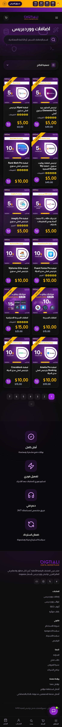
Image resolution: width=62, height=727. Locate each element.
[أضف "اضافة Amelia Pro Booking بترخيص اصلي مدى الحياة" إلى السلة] (36, 381)
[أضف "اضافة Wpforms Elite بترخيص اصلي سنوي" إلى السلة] (8, 280)
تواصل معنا (54, 684)
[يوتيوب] (36, 581)
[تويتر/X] (50, 581)
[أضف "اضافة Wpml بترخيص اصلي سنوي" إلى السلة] (8, 124)
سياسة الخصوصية (51, 631)
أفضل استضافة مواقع (49, 689)
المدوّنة (56, 655)
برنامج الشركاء (53, 670)
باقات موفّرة (54, 611)
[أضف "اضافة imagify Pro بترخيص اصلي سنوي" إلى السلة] (8, 231)
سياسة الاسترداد (52, 636)
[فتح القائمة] (56, 17)
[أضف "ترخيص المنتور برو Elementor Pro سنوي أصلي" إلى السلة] (36, 124)
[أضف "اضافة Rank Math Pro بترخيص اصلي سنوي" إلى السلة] (8, 181)
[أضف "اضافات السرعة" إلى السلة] (36, 328)
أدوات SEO (54, 606)
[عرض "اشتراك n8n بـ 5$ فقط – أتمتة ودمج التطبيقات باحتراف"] (36, 231)
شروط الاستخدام (52, 626)
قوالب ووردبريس (52, 601)
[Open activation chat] (53, 711)
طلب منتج (55, 660)
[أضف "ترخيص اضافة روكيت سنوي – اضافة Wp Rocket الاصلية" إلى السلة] (36, 179)
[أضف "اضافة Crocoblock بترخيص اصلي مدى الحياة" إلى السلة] (8, 381)
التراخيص (55, 640)
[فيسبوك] (56, 581)
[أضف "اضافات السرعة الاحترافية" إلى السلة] (8, 328)
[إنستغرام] (43, 581)
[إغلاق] (4, 3)
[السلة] (6, 17)
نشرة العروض (53, 665)
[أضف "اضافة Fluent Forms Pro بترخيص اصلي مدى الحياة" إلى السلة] (36, 280)
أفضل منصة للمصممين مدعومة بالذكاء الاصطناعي (38, 694)
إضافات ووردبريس (51, 596)
